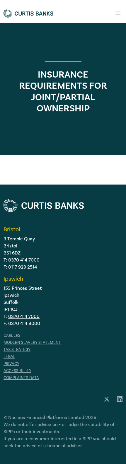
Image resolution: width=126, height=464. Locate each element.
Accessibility (17, 370)
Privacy (11, 363)
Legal (9, 356)
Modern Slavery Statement (32, 342)
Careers (12, 335)
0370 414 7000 (24, 260)
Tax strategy (17, 349)
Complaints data (21, 378)
